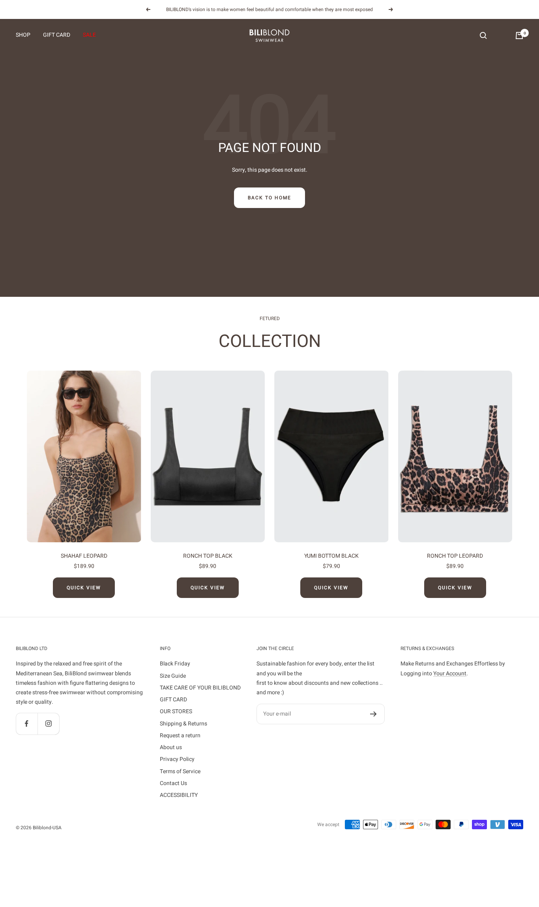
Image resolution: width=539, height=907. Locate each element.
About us (171, 747)
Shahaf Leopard (84, 556)
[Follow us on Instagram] (48, 724)
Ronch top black (207, 556)
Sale (89, 35)
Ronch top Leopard (455, 556)
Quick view (84, 588)
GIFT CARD (56, 35)
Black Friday (175, 663)
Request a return (180, 735)
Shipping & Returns (183, 723)
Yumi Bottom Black (331, 556)
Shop (23, 35)
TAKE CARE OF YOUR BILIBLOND (200, 687)
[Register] (373, 714)
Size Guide (173, 676)
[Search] (483, 35)
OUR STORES (176, 711)
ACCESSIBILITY (179, 795)
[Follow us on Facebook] (26, 724)
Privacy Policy (177, 759)
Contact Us (173, 783)
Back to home (269, 198)
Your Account (449, 673)
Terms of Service (180, 771)
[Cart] (519, 35)
